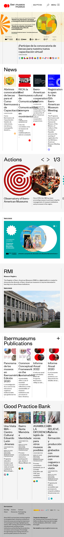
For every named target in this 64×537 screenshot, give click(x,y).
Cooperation (37, 104)
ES (34, 5)
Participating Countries (22, 512)
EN (41, 5)
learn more (8, 218)
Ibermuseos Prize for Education (9, 455)
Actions (13, 510)
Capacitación (23, 54)
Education (7, 453)
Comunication (23, 121)
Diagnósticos (23, 122)
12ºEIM (20, 119)
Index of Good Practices (8, 451)
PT (37, 5)
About (6, 512)
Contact (20, 510)
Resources (14, 512)
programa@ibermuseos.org (49, 528)
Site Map (6, 510)
